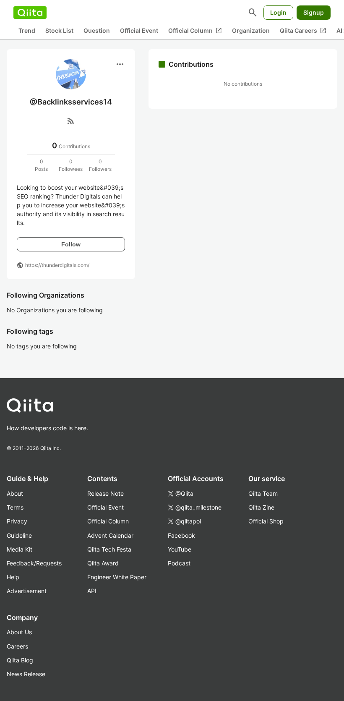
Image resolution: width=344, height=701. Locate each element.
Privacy (17, 521)
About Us (19, 632)
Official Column (195, 30)
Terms (15, 507)
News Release (26, 673)
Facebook (181, 535)
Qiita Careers (303, 30)
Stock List (59, 30)
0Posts (41, 165)
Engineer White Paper (116, 577)
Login (278, 12)
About (15, 493)
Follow (71, 244)
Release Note (105, 493)
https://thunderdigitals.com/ (57, 265)
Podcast (179, 563)
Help (13, 577)
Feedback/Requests (34, 563)
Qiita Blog (20, 660)
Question (96, 30)
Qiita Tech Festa (109, 549)
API (91, 590)
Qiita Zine (261, 507)
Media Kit (19, 549)
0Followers (100, 165)
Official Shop (266, 521)
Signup (313, 12)
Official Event (139, 30)
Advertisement (27, 590)
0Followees (71, 165)
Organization (251, 30)
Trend (26, 30)
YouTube (179, 549)
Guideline (19, 535)
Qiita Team (263, 493)
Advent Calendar (110, 535)
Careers (17, 646)
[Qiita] (30, 12)
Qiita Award (103, 563)
